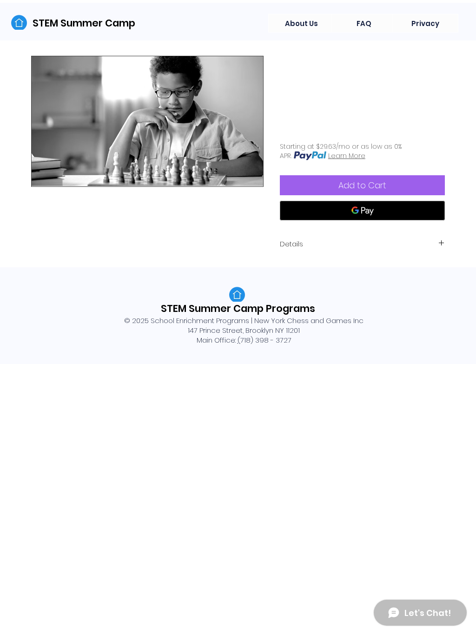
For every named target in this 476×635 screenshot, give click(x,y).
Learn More (346, 155)
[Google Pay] (362, 210)
